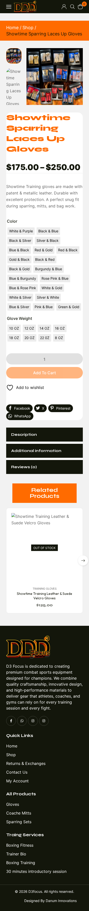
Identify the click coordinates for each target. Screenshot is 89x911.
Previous (31, 77)
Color (12, 221)
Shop (27, 27)
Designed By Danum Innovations (50, 901)
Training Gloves (45, 588)
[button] (83, 560)
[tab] (44, 435)
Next (78, 77)
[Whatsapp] (22, 721)
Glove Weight (19, 318)
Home (12, 27)
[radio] (21, 231)
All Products (21, 794)
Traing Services (25, 834)
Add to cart (44, 372)
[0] (80, 6)
